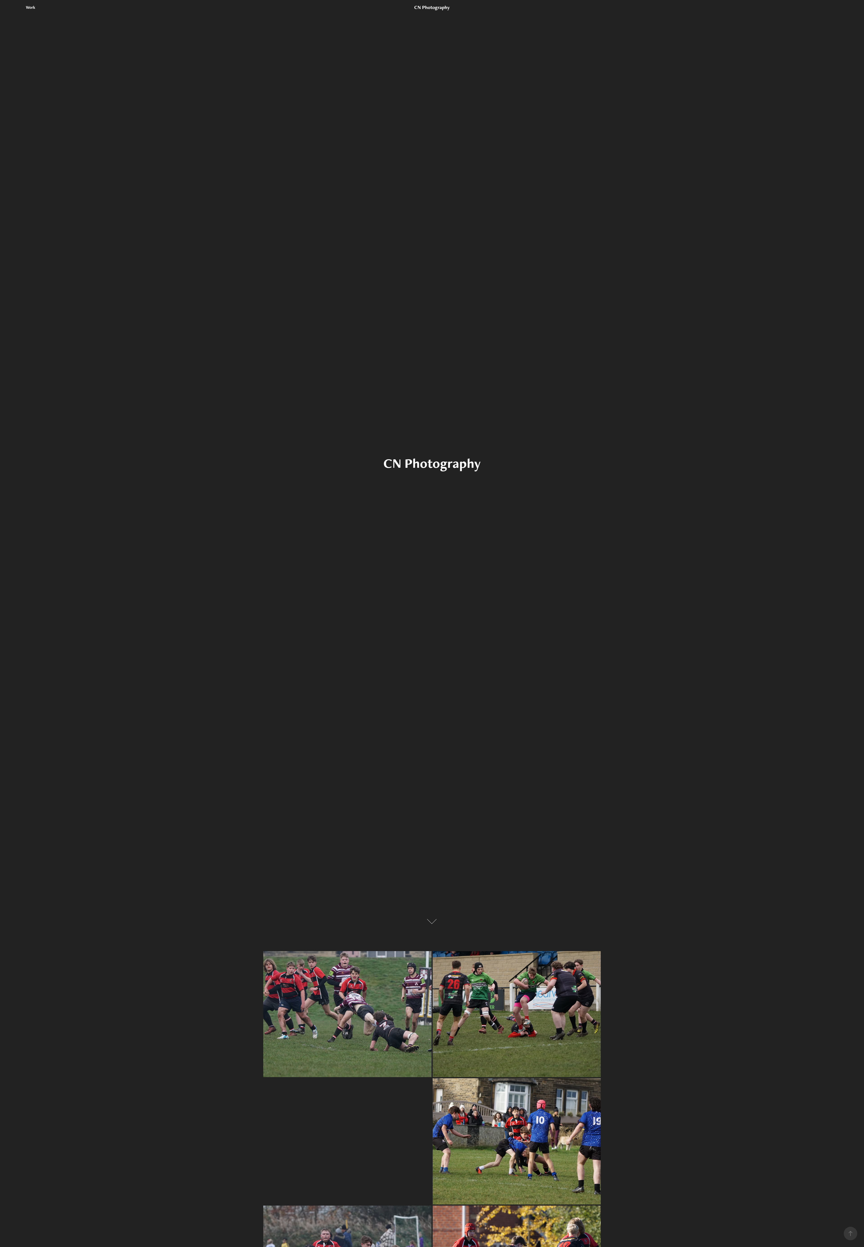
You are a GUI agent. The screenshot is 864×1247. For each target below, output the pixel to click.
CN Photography (432, 7)
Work (30, 7)
